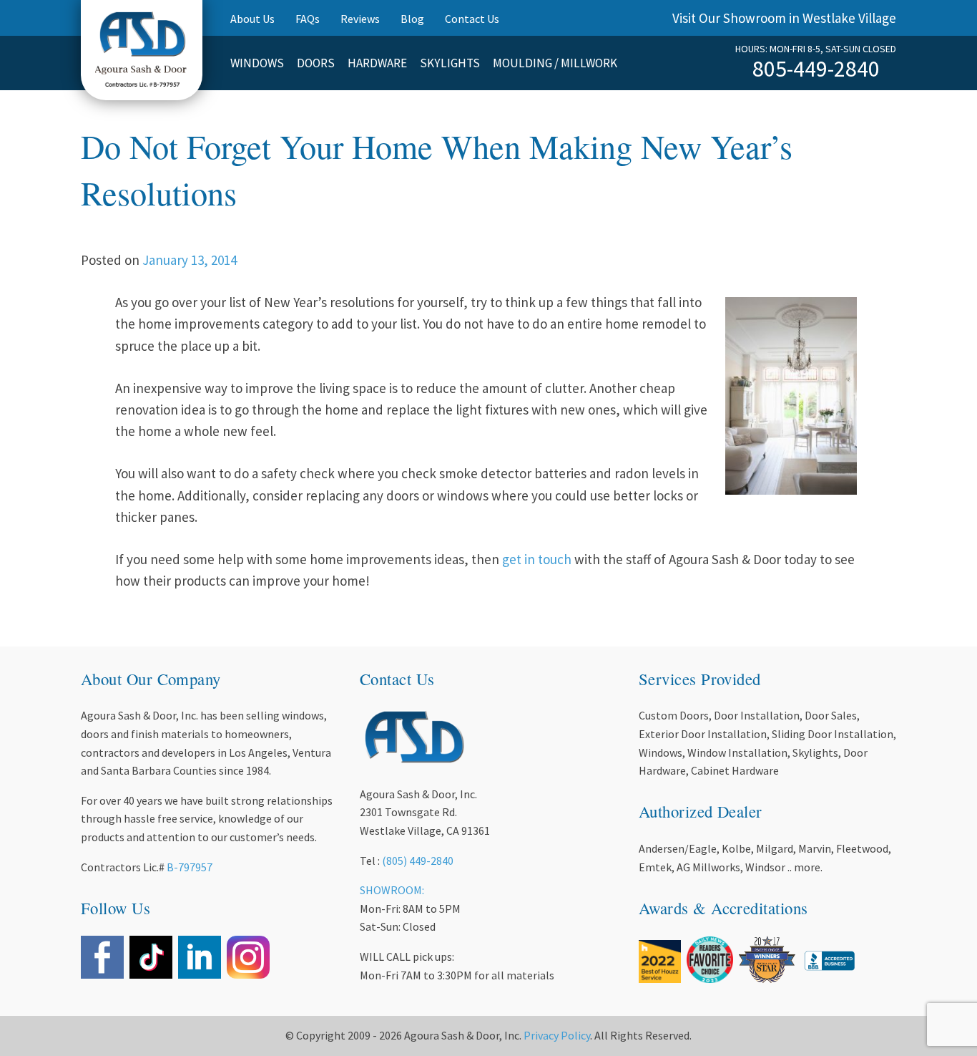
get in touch (536, 559)
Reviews (360, 18)
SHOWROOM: (392, 890)
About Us (252, 18)
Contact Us (472, 18)
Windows (257, 63)
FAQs (307, 18)
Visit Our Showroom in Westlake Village (784, 17)
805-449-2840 (816, 68)
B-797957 (189, 867)
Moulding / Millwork (555, 63)
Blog (412, 18)
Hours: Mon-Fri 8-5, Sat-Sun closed (815, 48)
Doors (316, 63)
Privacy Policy (557, 1035)
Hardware (377, 63)
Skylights (450, 63)
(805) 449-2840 (417, 860)
